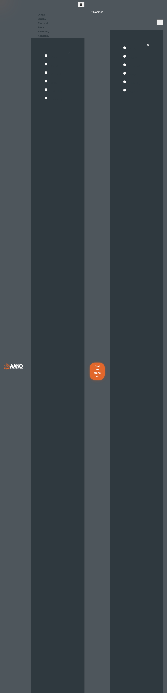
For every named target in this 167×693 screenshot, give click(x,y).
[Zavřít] (69, 53)
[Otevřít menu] (81, 4)
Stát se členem (97, 371)
